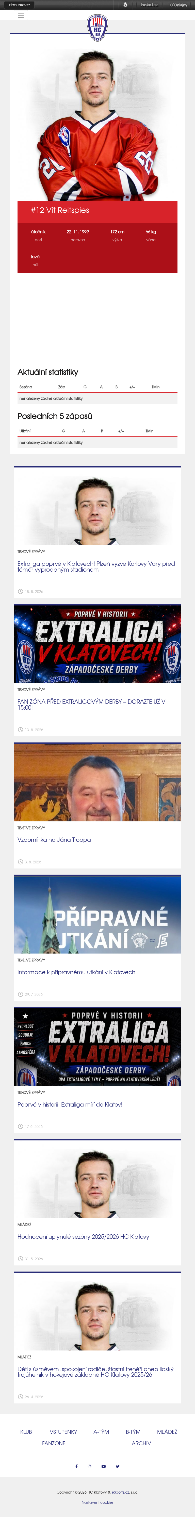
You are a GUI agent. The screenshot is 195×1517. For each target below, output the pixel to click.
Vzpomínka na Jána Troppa (54, 839)
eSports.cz (120, 1492)
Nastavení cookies (97, 1502)
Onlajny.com (178, 5)
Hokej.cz (149, 5)
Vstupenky (63, 1431)
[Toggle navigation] (21, 15)
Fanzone (54, 1443)
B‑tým (133, 1431)
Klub (26, 1431)
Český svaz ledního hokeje (125, 5)
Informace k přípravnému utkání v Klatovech (76, 972)
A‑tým (101, 1431)
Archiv (141, 1443)
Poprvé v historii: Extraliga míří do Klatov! (70, 1104)
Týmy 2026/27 (19, 5)
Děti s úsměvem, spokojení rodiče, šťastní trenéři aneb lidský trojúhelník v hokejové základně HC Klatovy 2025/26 (96, 1372)
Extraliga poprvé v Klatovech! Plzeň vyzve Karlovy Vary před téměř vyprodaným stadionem (96, 566)
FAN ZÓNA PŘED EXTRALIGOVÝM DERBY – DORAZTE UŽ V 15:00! (91, 704)
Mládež (167, 1431)
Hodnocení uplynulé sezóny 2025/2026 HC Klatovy (83, 1236)
